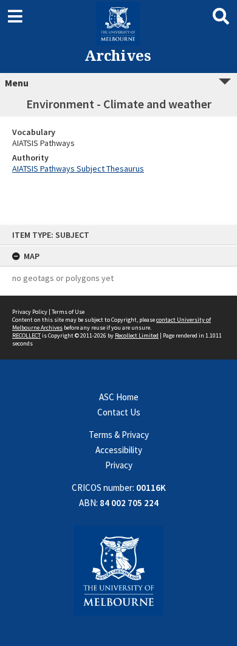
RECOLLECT (26, 335)
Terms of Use (68, 312)
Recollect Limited (137, 335)
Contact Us (118, 412)
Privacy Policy (29, 312)
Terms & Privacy (119, 434)
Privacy (118, 465)
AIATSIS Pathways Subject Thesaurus (78, 168)
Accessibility (118, 450)
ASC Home (119, 397)
